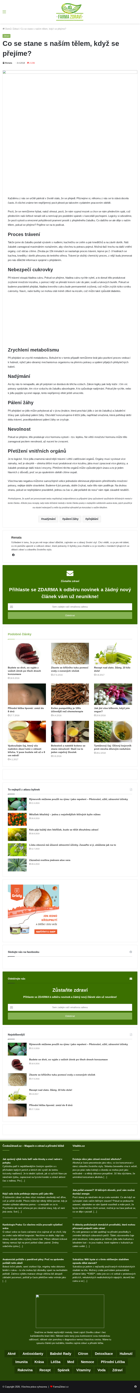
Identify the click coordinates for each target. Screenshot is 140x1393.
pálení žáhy (71, 518)
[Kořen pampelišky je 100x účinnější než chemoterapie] (70, 694)
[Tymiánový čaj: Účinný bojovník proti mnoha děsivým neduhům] (113, 731)
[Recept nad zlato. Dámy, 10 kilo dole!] (113, 653)
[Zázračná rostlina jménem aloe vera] (17, 865)
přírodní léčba (113, 1362)
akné (12, 1354)
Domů (8, 29)
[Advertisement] (70, 171)
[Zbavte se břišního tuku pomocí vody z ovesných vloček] (70, 653)
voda (101, 1370)
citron (83, 1354)
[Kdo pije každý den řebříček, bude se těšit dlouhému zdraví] (17, 834)
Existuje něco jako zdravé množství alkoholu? (97, 1159)
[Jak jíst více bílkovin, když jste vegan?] (113, 694)
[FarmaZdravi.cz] (70, 11)
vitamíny (83, 1370)
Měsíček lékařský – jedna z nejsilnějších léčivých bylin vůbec (65, 814)
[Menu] (4, 13)
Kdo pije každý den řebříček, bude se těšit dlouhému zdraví (63, 829)
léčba (55, 1362)
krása (39, 1362)
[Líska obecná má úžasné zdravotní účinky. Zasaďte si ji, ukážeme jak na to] (17, 849)
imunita (21, 1362)
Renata (8, 63)
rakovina (25, 1370)
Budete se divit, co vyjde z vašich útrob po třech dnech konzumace (24, 670)
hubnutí (126, 1354)
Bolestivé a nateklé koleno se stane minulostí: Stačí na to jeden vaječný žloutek (68, 748)
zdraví (117, 1370)
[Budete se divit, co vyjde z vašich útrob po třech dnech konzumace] (27, 653)
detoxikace (104, 1354)
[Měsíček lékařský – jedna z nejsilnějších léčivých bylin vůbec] (17, 819)
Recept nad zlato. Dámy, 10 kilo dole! (50, 1090)
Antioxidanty (33, 1354)
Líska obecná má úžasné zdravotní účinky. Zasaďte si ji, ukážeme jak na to (72, 845)
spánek (63, 1370)
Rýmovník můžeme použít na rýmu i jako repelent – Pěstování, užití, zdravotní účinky (78, 799)
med (70, 1362)
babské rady (60, 1354)
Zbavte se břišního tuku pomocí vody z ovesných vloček (62, 1074)
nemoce (87, 1362)
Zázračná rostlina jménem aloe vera (49, 860)
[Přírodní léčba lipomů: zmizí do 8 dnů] (27, 694)
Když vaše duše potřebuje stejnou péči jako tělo (28, 1193)
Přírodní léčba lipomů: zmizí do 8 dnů (51, 1105)
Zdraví (16, 29)
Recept (45, 1370)
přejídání (92, 518)
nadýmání (49, 518)
